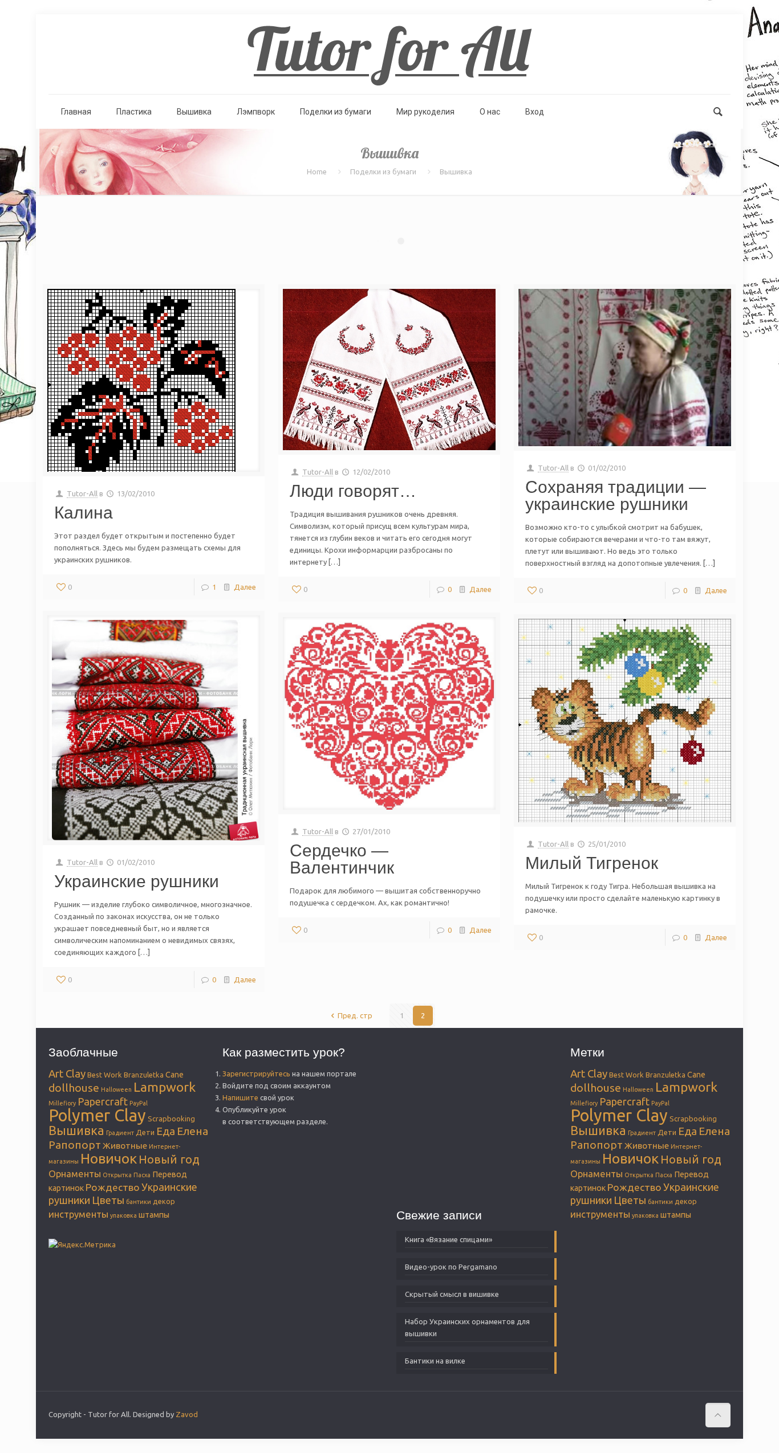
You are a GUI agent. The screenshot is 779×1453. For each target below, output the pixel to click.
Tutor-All (82, 493)
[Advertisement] (467, 1116)
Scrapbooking (171, 1119)
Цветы (108, 1200)
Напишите (240, 1097)
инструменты (78, 1214)
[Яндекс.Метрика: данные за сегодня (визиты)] (82, 1245)
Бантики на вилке (435, 1361)
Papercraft (103, 1101)
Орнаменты (74, 1173)
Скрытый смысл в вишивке (452, 1294)
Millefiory (62, 1103)
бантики (138, 1201)
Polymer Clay (97, 1115)
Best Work (104, 1075)
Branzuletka (144, 1075)
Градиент (120, 1132)
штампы (154, 1214)
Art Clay (67, 1074)
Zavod (187, 1414)
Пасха (142, 1175)
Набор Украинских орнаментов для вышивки (467, 1327)
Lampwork (164, 1086)
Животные (125, 1145)
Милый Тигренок (591, 863)
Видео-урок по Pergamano (451, 1267)
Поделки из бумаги (383, 171)
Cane (174, 1074)
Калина (83, 512)
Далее (245, 587)
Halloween (116, 1089)
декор (164, 1201)
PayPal (138, 1103)
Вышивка (76, 1130)
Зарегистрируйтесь (256, 1073)
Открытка (117, 1175)
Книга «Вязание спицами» (448, 1239)
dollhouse (73, 1087)
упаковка (123, 1215)
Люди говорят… (353, 490)
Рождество (113, 1187)
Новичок (108, 1158)
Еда (165, 1131)
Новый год (169, 1159)
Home (317, 171)
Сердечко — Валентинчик (342, 859)
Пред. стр (355, 1015)
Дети (145, 1132)
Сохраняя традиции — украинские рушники (615, 495)
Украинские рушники (136, 881)
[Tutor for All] (389, 54)
